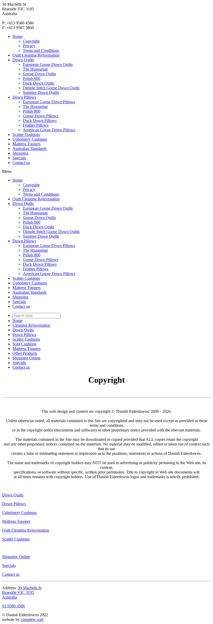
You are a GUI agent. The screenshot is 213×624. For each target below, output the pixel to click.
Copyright (31, 41)
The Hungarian (35, 69)
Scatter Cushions (26, 134)
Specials (19, 158)
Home (17, 36)
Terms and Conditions (41, 50)
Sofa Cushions (24, 344)
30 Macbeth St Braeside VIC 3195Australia (22, 592)
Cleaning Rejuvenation (31, 325)
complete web (32, 619)
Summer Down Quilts (41, 92)
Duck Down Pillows (40, 120)
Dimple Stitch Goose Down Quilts (51, 88)
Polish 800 (31, 78)
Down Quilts (23, 60)
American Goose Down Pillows (49, 130)
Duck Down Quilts (38, 83)
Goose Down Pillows (40, 116)
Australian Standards (29, 148)
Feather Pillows (35, 125)
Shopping (20, 153)
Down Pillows (24, 97)
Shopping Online (26, 358)
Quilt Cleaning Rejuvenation (35, 55)
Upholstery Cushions (29, 139)
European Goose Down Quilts (48, 64)
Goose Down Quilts (39, 74)
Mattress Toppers (26, 144)
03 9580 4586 (13, 606)
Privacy (29, 46)
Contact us (21, 162)
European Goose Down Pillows (49, 102)
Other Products (24, 353)
